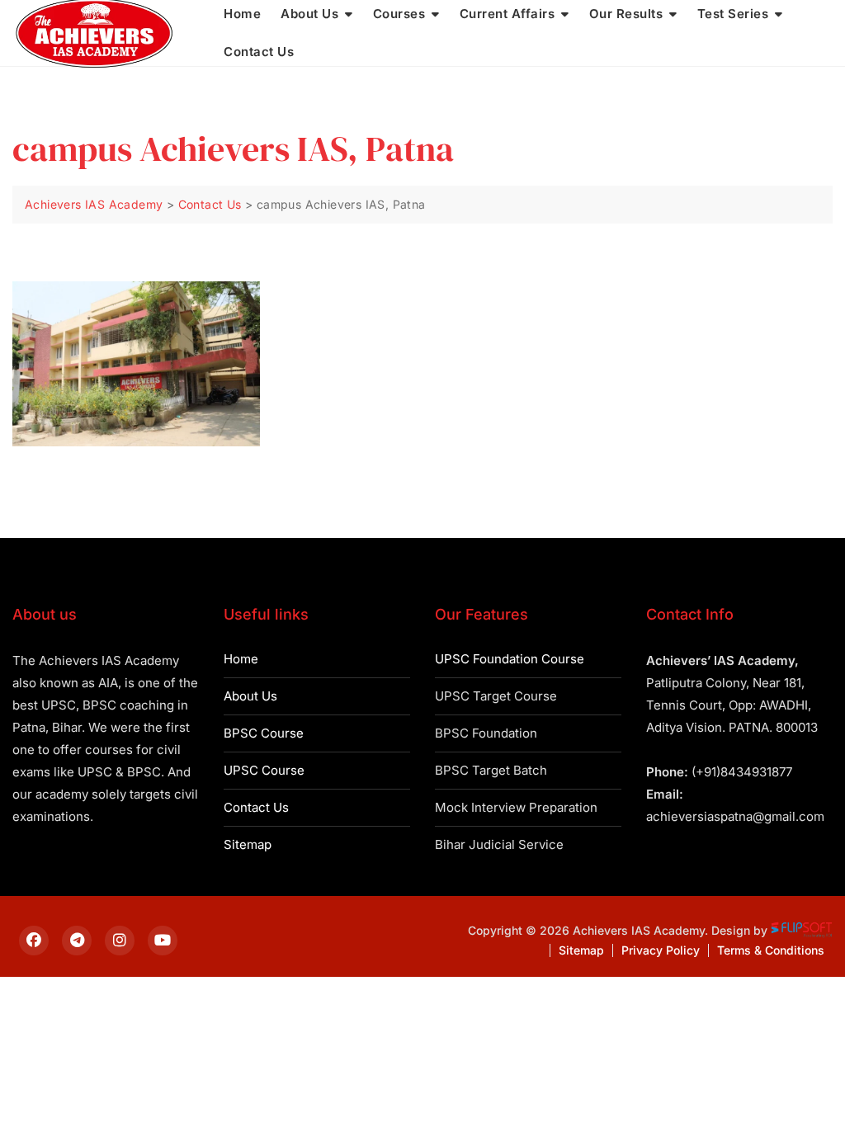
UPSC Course (264, 770)
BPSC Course (264, 733)
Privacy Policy (660, 950)
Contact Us (259, 51)
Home (241, 659)
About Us (250, 696)
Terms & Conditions (770, 950)
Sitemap (247, 844)
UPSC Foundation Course (509, 659)
